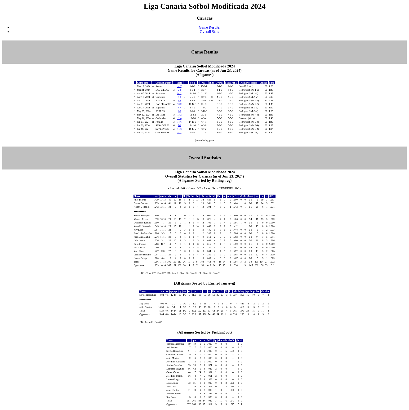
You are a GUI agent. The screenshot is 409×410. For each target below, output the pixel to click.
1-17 (179, 86)
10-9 (179, 104)
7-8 (179, 97)
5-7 (179, 107)
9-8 (179, 100)
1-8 (179, 111)
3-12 (179, 132)
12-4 (179, 118)
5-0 (179, 125)
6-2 (179, 90)
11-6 (179, 129)
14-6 (179, 121)
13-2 (179, 114)
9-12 (179, 93)
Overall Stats (209, 32)
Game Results (209, 27)
